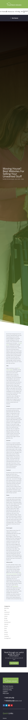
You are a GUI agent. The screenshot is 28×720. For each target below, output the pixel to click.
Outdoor (6, 632)
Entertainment (7, 622)
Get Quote (15, 18)
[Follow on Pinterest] (12, 705)
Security (6, 634)
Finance (6, 626)
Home (4, 11)
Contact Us (25, 11)
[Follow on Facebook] (4, 705)
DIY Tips (6, 620)
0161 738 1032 (9, 698)
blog (5, 610)
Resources (11, 11)
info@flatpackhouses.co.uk (13, 701)
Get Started (14, 663)
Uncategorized (7, 638)
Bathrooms (6, 608)
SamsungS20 (15, 586)
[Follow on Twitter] (6, 705)
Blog (18, 11)
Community (6, 614)
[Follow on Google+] (9, 705)
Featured (6, 624)
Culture (5, 616)
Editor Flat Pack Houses (9, 179)
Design (5, 618)
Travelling (6, 636)
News (5, 630)
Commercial (6, 612)
